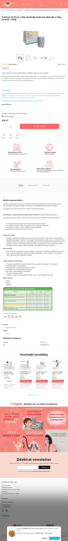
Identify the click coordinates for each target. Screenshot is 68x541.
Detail (9, 381)
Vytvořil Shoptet (62, 536)
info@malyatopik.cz (7, 505)
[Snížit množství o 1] (4, 126)
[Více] (40, 4)
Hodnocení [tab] (33, 185)
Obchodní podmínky (7, 487)
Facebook (3, 510)
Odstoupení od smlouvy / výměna (10, 493)
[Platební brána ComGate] (18, 525)
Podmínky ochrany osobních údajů (10, 489)
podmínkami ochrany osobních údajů (41, 471)
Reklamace (4, 491)
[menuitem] (26, 4)
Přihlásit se (44, 467)
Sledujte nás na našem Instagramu (40, 404)
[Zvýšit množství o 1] (16, 126)
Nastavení (45, 538)
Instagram (6, 510)
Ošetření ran (43, 342)
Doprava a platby (6, 485)
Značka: (61, 64)
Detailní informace (6, 104)
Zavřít (61, 140)
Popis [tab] (20, 185)
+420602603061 (6, 507)
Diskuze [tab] (46, 185)
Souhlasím (55, 538)
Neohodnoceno (13, 64)
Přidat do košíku (40, 126)
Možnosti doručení (9, 116)
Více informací (48, 533)
